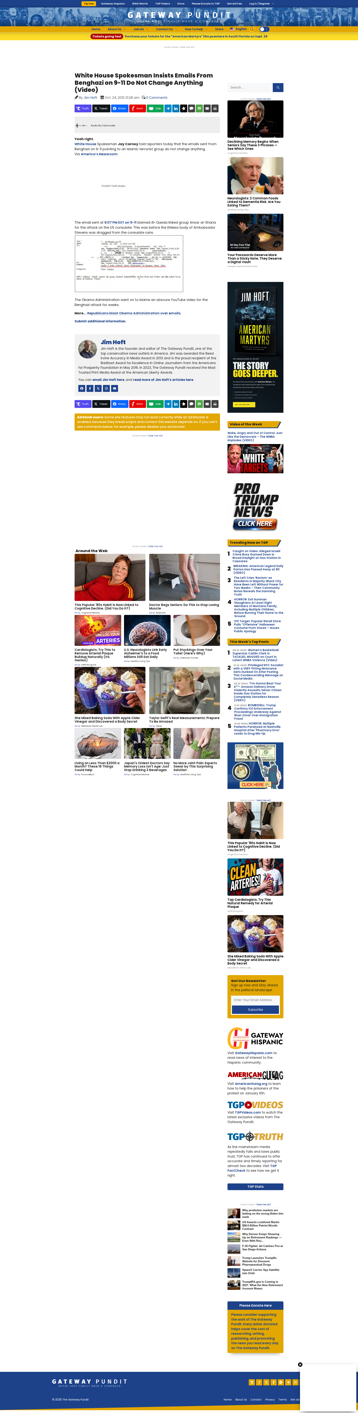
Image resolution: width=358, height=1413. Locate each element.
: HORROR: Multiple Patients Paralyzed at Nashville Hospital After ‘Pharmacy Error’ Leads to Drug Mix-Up (257, 728)
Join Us (139, 29)
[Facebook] (274, 1382)
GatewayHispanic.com (253, 1053)
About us (241, 1399)
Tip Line (89, 3)
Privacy (270, 1399)
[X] (266, 1382)
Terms (282, 1399)
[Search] (278, 87)
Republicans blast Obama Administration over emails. (134, 313)
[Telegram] (288, 1382)
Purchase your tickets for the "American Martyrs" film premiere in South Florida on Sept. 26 (180, 36)
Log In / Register (259, 3)
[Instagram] (295, 1382)
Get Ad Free (234, 3)
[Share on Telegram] (168, 108)
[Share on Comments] (191, 108)
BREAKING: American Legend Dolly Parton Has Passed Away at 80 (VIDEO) (258, 569)
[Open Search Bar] (252, 29)
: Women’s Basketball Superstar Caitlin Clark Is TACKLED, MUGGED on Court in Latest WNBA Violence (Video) (256, 655)
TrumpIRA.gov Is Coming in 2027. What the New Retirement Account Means (262, 1285)
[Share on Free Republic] (183, 108)
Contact (256, 1399)
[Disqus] (147, 488)
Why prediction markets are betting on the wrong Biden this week (262, 1213)
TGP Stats (255, 1186)
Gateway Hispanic (113, 3)
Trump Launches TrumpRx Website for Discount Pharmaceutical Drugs (259, 1261)
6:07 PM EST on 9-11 (120, 222)
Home (96, 29)
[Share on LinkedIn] (175, 108)
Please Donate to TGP (206, 3)
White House (85, 144)
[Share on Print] (215, 108)
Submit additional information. (100, 321)
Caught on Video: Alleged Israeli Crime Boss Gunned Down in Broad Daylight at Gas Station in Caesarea (257, 556)
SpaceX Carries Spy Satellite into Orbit (260, 1271)
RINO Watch (140, 3)
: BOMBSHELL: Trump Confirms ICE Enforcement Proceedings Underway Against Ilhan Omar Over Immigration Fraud (257, 712)
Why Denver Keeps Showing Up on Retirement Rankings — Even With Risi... (262, 1237)
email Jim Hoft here (108, 380)
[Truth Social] (252, 1382)
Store (180, 3)
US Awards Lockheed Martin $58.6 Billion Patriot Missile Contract (260, 1225)
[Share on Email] (207, 108)
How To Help (194, 29)
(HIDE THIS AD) (187, 47)
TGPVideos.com (248, 1112)
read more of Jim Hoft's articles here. (163, 380)
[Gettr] (259, 1382)
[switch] (264, 29)
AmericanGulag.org (251, 1084)
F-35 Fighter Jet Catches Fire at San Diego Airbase (262, 1247)
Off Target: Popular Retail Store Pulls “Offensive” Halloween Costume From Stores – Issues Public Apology (257, 626)
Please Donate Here (255, 1305)
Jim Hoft (113, 342)
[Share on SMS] (199, 108)
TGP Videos (162, 3)
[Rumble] (281, 1382)
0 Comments (156, 97)
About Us (114, 29)
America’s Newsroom (99, 154)
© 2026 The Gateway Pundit (70, 1399)
